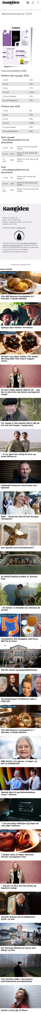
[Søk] (28, 2)
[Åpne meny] (37, 3)
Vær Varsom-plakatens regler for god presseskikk (19, 244)
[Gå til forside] (11, 2)
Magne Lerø (21, 228)
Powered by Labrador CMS (20, 264)
